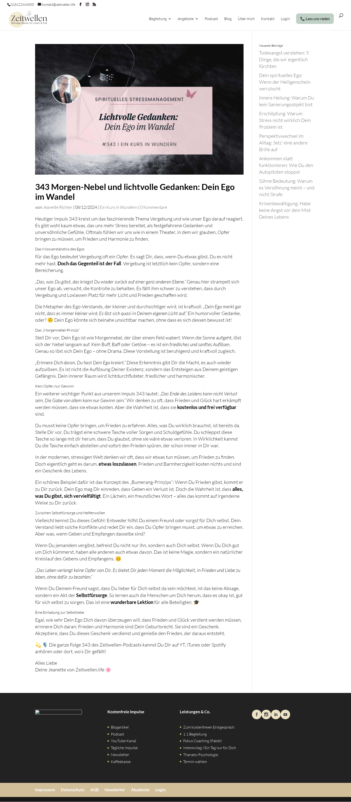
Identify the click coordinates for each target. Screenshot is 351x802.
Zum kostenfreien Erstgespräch (208, 727)
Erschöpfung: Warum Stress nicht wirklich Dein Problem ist (285, 120)
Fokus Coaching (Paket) (202, 740)
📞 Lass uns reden (315, 18)
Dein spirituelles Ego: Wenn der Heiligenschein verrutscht (284, 82)
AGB (94, 789)
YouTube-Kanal (123, 740)
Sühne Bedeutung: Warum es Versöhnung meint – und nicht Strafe (286, 187)
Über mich (246, 19)
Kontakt (268, 19)
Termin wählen (195, 761)
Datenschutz (72, 789)
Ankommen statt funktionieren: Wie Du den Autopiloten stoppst (286, 165)
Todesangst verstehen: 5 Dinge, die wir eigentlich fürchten (284, 59)
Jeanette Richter (57, 207)
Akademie (140, 789)
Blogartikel (120, 727)
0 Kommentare (153, 207)
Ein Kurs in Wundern (119, 207)
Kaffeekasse (121, 761)
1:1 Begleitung (195, 734)
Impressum (45, 789)
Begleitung (158, 19)
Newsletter (120, 754)
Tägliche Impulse (124, 747)
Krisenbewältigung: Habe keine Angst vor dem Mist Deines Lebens (285, 210)
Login (285, 19)
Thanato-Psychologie (200, 754)
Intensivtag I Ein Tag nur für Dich (209, 747)
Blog (228, 19)
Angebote (186, 19)
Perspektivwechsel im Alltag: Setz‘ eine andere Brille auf (283, 142)
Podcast (211, 19)
